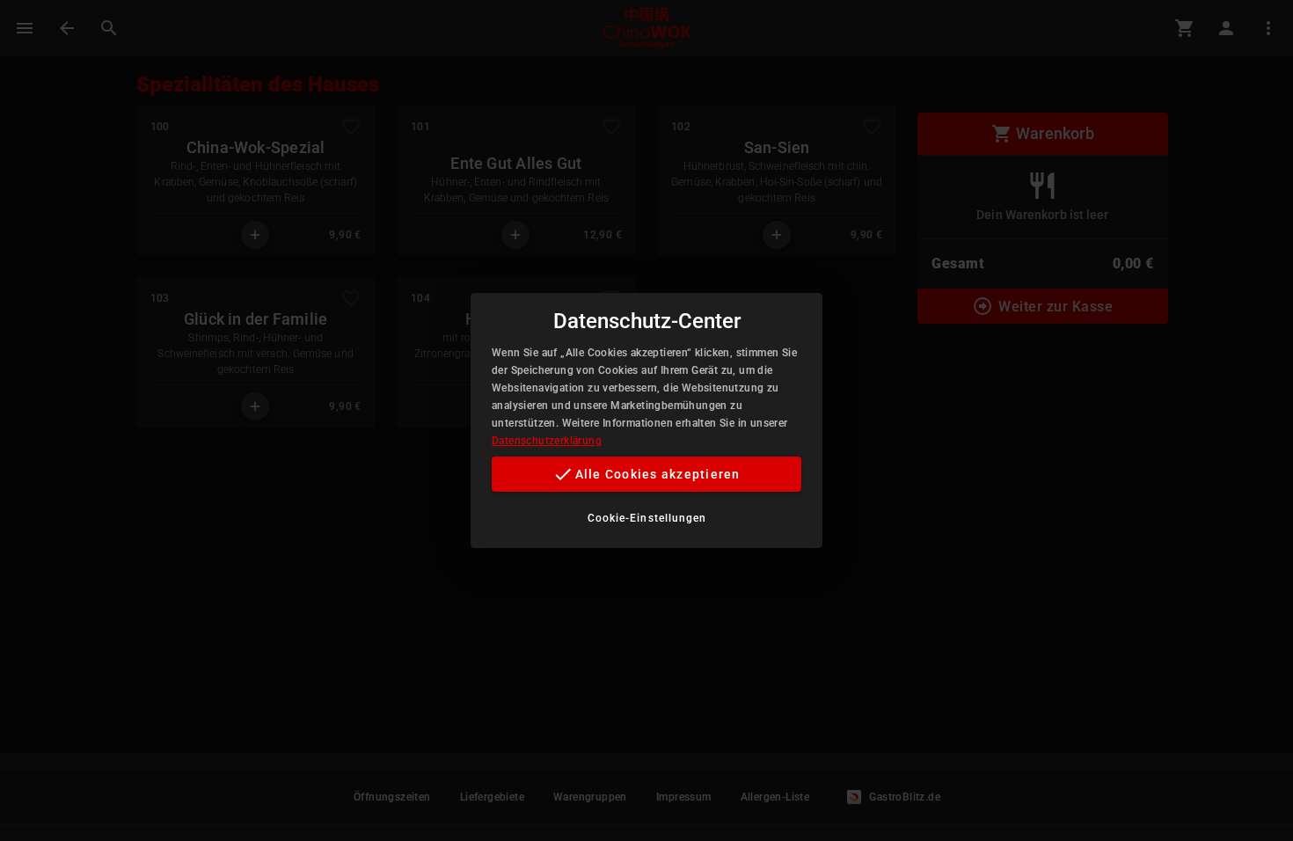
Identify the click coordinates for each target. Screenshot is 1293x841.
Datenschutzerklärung (547, 441)
